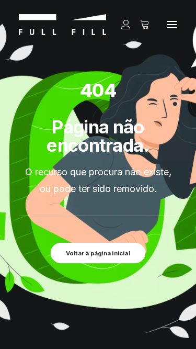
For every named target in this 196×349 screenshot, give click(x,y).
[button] (172, 24)
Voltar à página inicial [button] (98, 253)
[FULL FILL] (62, 24)
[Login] (121, 24)
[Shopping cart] (140, 24)
